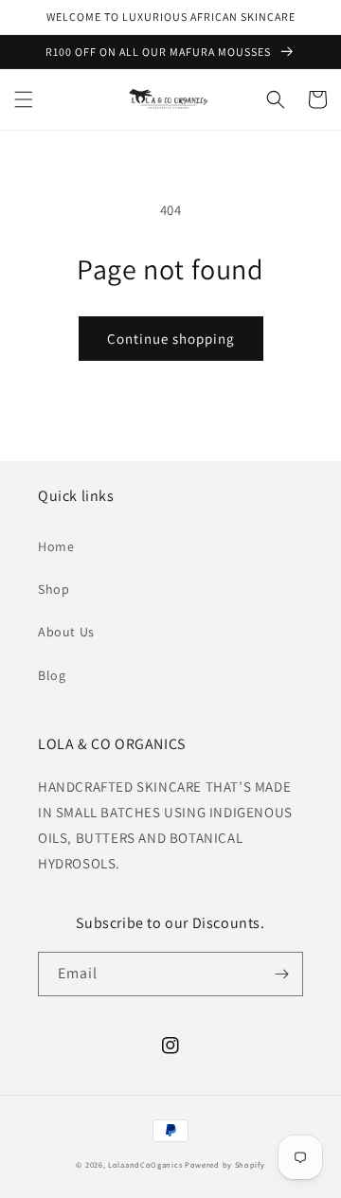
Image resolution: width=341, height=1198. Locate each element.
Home (56, 546)
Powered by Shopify (225, 1164)
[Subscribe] (281, 974)
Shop (53, 589)
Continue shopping (171, 339)
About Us (66, 631)
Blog (51, 675)
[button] (24, 99)
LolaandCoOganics (145, 1164)
